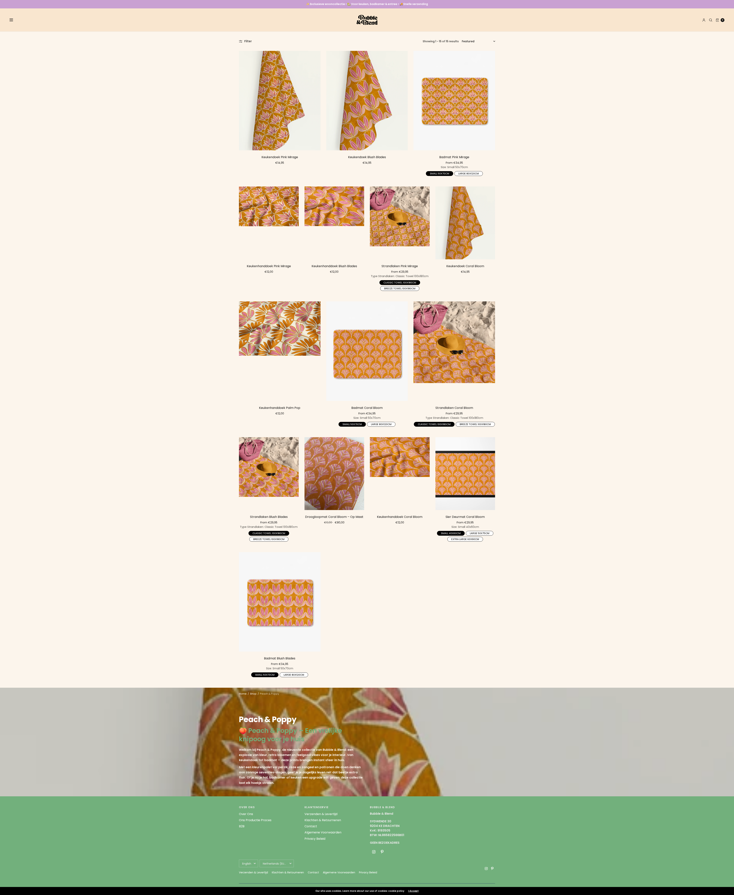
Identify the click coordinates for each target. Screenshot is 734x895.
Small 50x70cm (439, 173)
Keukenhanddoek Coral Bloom (399, 517)
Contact (310, 826)
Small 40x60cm (450, 533)
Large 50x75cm (479, 533)
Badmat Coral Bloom (367, 408)
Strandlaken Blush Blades (269, 517)
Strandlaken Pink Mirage (400, 266)
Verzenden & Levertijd (320, 814)
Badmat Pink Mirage (454, 157)
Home (243, 694)
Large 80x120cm (468, 173)
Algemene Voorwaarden (322, 832)
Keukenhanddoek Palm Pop (279, 408)
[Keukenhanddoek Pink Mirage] (269, 222)
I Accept (413, 891)
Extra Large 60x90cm (465, 539)
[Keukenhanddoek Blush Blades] (334, 222)
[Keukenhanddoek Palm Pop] (280, 351)
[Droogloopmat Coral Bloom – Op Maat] (334, 473)
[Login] (703, 20)
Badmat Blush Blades (279, 658)
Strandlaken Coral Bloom (454, 408)
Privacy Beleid (314, 838)
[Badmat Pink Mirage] (454, 100)
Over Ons (246, 814)
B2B (241, 826)
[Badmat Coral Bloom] (367, 351)
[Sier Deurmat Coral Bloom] (465, 473)
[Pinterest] (382, 852)
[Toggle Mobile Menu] (14, 20)
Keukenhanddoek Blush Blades (334, 266)
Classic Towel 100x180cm (399, 282)
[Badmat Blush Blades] (280, 602)
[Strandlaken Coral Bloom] (454, 351)
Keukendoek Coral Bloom (465, 266)
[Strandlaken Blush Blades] (269, 473)
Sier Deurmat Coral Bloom (465, 517)
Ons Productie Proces (255, 820)
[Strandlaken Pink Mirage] (400, 222)
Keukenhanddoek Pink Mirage (269, 266)
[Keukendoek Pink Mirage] (280, 100)
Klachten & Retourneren (322, 820)
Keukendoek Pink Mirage (279, 157)
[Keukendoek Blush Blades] (367, 100)
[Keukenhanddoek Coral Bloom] (400, 473)
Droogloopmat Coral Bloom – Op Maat (334, 517)
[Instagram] (374, 852)
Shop (253, 694)
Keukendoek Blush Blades (367, 157)
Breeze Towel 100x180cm (399, 288)
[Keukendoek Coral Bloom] (465, 222)
